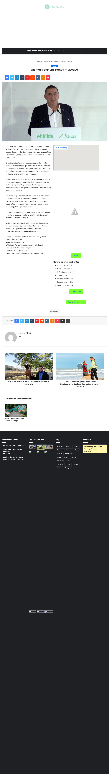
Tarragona (60, 464)
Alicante (68, 446)
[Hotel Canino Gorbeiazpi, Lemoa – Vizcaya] (16, 410)
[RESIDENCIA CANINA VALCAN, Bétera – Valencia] (41, 530)
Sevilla (69, 460)
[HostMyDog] (54, 7)
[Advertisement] (54, 28)
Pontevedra (60, 460)
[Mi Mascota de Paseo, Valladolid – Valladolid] (32, 447)
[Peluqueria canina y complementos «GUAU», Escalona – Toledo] (49, 530)
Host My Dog (25, 333)
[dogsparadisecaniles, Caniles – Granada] (32, 612)
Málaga (74, 457)
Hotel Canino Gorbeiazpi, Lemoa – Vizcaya (15, 420)
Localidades (32, 51)
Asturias (76, 446)
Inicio (40, 61)
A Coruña (60, 446)
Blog (50, 51)
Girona (77, 450)
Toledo (68, 464)
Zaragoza (68, 468)
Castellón (69, 450)
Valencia (75, 464)
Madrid (59, 457)
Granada (59, 453)
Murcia (66, 457)
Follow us (87, 440)
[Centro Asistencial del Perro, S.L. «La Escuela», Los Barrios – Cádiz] (32, 530)
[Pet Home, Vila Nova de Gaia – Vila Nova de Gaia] (49, 689)
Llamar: (76, 256)
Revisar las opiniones (76, 302)
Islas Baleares (69, 453)
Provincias (42, 51)
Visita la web (76, 292)
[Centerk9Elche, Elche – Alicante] (41, 447)
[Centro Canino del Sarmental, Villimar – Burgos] (41, 689)
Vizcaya (55, 311)
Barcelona (60, 450)
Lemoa (46, 61)
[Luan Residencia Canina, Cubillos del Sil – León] (49, 447)
